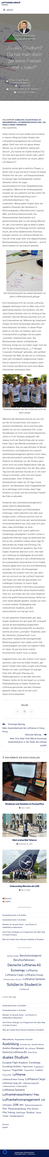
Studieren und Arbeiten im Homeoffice (24, 803)
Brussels (40, 1048)
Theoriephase (21, 125)
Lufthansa (32, 970)
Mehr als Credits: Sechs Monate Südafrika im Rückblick (23, 939)
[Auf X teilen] (17, 712)
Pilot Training (8, 1112)
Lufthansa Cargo (14, 975)
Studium (30, 1112)
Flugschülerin (29, 1070)
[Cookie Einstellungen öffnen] (5, 1153)
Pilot (4, 1108)
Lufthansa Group (34, 975)
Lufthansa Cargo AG (12, 1083)
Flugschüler (17, 1070)
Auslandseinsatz (25, 1044)
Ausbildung (19, 120)
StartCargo (20, 1112)
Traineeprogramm (16, 1116)
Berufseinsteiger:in (31, 955)
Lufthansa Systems (34, 979)
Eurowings (18, 970)
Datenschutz (29, 1152)
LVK (43, 1100)
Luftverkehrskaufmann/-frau (30, 122)
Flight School (27, 1066)
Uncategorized (24, 989)
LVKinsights (7, 1105)
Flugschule (6, 1070)
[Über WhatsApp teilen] (31, 712)
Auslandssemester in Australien (14, 915)
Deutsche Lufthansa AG (20, 89)
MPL (22, 1104)
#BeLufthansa (8, 1039)
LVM (44, 122)
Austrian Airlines (13, 956)
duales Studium (31, 120)
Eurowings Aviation (11, 1066)
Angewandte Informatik (24, 1039)
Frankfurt (39, 1070)
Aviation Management (13, 1048)
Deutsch (5, 1124)
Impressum (19, 1152)
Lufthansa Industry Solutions (12, 979)
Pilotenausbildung (17, 1108)
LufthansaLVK (21, 1086)
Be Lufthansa (30, 1048)
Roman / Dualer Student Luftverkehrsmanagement (19, 81)
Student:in (33, 984)
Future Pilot (6, 1075)
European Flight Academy (15, 1062)
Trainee (38, 1112)
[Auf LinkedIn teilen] (24, 712)
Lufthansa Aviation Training (13, 1079)
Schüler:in (35, 89)
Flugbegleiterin (39, 1067)
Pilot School (32, 1108)
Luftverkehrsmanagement (21, 1099)
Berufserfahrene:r (24, 960)
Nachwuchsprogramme (33, 1105)
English (5, 1127)
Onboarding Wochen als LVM (24, 886)
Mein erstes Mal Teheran (24, 840)
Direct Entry (32, 1052)
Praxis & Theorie (8, 125)
